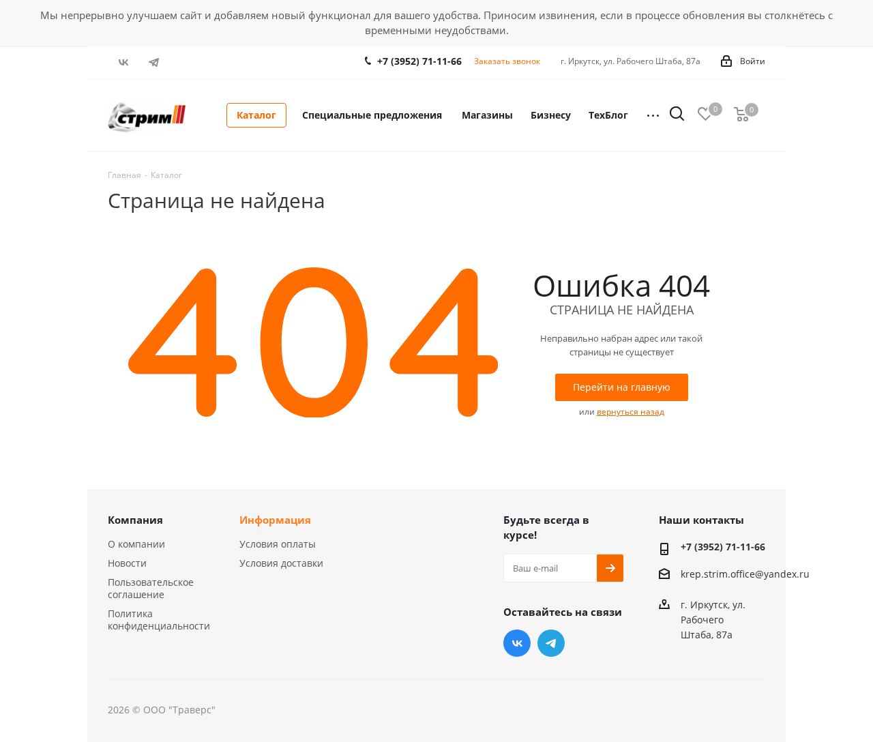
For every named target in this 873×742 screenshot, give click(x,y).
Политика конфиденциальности (159, 619)
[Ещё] (653, 115)
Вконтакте (123, 62)
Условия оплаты (277, 543)
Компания (135, 519)
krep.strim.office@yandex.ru (745, 574)
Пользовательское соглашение (151, 588)
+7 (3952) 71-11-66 (419, 61)
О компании (136, 543)
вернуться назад (630, 411)
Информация (275, 519)
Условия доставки (281, 562)
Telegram (153, 62)
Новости (127, 562)
